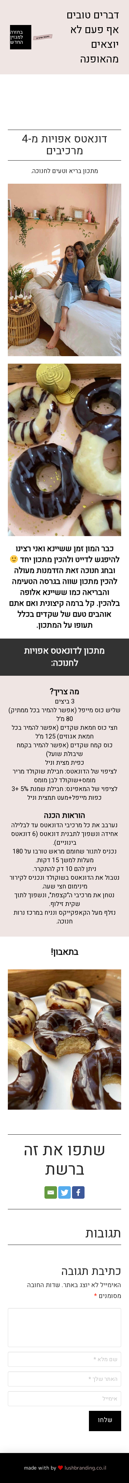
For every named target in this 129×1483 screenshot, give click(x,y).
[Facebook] (78, 1192)
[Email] (50, 1192)
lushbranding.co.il (85, 1467)
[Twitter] (64, 1192)
